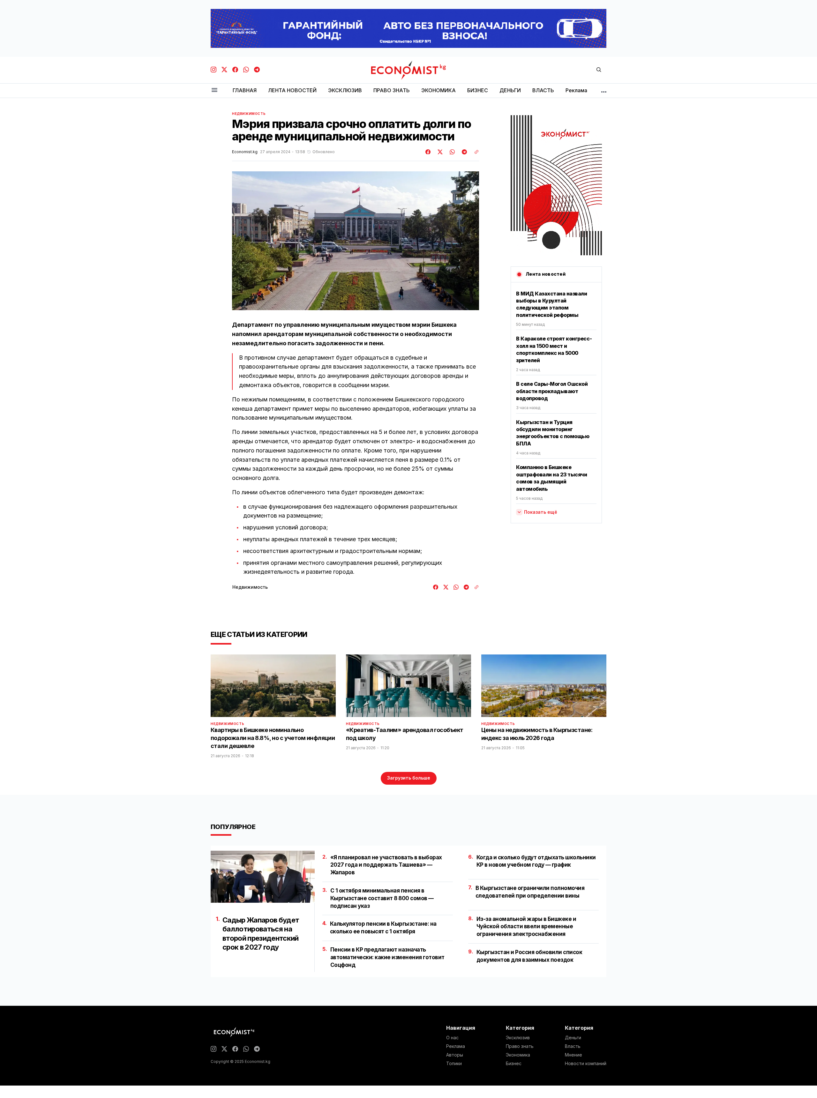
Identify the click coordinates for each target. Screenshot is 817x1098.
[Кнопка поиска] (598, 70)
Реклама (455, 1046)
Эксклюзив (518, 1037)
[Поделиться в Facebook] (428, 151)
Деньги (573, 1037)
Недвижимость (249, 113)
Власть (573, 1046)
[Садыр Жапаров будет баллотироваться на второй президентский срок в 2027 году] (263, 877)
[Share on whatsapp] (451, 151)
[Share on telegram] (463, 151)
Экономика (518, 1054)
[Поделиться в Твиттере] (439, 151)
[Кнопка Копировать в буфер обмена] (474, 151)
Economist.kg (245, 152)
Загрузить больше (408, 778)
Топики (454, 1063)
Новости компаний (585, 1063)
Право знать (520, 1046)
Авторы (454, 1054)
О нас (452, 1037)
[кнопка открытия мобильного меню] (214, 90)
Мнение (573, 1054)
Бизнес (513, 1063)
